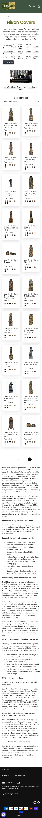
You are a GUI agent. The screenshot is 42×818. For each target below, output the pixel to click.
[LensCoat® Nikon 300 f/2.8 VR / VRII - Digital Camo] (25, 201)
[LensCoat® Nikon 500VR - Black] (5, 369)
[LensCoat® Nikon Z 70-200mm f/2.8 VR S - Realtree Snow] (25, 339)
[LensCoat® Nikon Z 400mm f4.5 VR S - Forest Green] (35, 303)
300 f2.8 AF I (28, 57)
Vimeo (20, 89)
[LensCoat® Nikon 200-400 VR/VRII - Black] (25, 133)
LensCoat (31, 87)
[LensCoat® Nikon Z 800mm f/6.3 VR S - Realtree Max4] (25, 167)
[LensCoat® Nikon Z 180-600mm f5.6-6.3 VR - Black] (7, 203)
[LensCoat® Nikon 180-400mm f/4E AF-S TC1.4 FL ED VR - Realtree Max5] (30, 407)
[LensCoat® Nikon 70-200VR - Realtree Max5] (25, 269)
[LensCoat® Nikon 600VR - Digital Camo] (25, 235)
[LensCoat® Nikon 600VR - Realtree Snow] (35, 233)
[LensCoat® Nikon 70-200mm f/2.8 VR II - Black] (10, 442)
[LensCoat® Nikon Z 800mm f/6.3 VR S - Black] (25, 169)
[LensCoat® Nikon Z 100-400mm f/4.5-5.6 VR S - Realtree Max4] (12, 303)
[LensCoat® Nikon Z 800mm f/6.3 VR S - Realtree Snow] (30, 167)
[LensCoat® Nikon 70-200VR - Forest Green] (27, 267)
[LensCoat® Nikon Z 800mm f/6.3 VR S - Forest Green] (35, 167)
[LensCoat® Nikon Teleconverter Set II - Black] (5, 271)
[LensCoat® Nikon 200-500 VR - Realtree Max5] (12, 165)
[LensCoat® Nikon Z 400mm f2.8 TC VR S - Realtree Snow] (10, 235)
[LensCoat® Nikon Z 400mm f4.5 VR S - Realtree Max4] (25, 303)
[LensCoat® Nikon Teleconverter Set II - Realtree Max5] (7, 269)
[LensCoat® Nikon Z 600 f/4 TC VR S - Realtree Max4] (25, 371)
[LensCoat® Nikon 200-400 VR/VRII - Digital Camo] (32, 131)
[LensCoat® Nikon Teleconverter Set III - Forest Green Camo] (35, 442)
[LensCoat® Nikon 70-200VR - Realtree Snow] (32, 267)
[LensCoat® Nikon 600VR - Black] (27, 233)
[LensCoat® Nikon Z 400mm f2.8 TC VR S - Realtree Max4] (5, 235)
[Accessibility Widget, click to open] (3, 814)
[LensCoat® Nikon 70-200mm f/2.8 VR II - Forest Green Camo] (7, 442)
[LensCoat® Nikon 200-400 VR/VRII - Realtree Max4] (27, 131)
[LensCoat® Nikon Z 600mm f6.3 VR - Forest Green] (5, 407)
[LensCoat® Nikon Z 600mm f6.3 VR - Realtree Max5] (10, 405)
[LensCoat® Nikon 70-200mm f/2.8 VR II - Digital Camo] (5, 442)
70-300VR (20, 57)
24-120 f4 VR (13, 52)
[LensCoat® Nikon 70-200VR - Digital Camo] (25, 267)
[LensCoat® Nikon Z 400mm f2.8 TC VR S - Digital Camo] (12, 235)
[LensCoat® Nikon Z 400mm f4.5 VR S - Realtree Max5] (27, 303)
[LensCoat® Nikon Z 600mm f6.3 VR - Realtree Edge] (5, 405)
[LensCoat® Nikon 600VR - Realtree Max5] (32, 233)
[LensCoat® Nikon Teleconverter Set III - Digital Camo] (32, 442)
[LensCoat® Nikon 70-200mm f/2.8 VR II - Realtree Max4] (12, 442)
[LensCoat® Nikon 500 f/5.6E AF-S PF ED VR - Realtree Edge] (7, 135)
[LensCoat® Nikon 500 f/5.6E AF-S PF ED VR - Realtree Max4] (10, 133)
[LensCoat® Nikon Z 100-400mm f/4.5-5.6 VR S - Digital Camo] (5, 303)
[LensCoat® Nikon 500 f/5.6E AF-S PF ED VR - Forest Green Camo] (5, 135)
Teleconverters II (7, 46)
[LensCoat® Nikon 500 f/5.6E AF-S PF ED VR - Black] (5, 133)
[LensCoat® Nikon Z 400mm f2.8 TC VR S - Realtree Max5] (7, 235)
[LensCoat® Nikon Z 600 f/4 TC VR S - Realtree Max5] (27, 371)
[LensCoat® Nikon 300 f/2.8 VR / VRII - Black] (30, 201)
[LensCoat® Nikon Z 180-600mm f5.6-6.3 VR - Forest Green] (5, 203)
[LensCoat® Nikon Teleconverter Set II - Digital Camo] (15, 269)
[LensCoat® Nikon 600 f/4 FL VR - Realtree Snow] (7, 335)
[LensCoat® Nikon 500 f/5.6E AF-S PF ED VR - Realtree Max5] (12, 133)
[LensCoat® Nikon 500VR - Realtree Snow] (7, 369)
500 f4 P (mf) (36, 57)
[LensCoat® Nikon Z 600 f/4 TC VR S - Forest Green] (35, 371)
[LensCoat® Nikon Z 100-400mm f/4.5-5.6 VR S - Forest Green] (7, 303)
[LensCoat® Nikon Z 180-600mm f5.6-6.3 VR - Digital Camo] (15, 201)
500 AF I (36, 46)
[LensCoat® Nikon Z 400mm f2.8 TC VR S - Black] (5, 237)
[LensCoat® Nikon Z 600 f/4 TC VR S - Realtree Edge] (27, 373)
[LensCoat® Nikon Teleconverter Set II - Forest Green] (12, 269)
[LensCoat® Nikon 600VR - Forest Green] (27, 235)
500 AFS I (36, 52)
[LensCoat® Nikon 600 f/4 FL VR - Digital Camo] (15, 335)
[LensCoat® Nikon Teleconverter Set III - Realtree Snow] (25, 442)
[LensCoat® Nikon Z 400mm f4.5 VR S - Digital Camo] (32, 303)
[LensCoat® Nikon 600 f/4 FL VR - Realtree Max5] (12, 335)
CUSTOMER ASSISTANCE (13, 776)
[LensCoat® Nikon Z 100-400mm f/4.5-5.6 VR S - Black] (10, 303)
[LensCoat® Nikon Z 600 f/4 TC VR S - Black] (25, 373)
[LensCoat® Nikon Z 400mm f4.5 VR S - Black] (25, 305)
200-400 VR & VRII (28, 46)
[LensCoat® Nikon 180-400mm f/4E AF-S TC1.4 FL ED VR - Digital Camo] (32, 407)
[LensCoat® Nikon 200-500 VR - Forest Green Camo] (5, 167)
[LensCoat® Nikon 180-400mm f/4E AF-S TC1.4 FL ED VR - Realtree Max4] (27, 407)
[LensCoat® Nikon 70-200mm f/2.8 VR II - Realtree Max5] (15, 442)
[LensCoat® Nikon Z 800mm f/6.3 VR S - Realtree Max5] (27, 167)
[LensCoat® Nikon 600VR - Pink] (25, 233)
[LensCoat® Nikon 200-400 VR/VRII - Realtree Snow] (25, 131)
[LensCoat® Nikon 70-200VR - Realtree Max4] (35, 267)
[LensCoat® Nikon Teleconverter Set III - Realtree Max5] (30, 442)
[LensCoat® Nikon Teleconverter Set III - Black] (25, 444)
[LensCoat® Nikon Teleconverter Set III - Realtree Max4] (27, 442)
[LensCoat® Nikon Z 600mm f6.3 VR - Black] (7, 407)
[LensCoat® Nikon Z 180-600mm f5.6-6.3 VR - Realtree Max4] (7, 201)
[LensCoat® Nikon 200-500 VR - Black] (5, 165)
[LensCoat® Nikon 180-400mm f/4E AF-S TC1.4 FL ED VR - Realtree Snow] (25, 407)
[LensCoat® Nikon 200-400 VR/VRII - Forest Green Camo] (35, 131)
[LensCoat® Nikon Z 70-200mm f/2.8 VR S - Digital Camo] (25, 337)
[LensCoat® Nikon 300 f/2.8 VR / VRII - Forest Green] (27, 201)
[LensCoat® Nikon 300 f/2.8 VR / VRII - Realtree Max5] (35, 201)
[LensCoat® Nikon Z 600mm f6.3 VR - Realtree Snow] (12, 405)
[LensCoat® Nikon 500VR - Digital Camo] (15, 369)
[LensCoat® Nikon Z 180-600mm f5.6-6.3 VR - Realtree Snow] (12, 201)
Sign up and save (11, 783)
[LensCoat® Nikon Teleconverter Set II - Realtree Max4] (5, 269)
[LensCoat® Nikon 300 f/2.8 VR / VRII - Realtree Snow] (25, 203)
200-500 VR (28, 52)
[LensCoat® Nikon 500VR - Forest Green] (5, 371)
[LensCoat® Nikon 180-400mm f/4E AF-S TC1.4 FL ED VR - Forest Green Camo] (35, 407)
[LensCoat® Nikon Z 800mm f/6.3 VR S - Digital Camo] (32, 167)
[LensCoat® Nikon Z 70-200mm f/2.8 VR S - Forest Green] (27, 337)
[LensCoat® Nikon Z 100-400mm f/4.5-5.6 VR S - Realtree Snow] (5, 305)
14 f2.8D (6, 57)
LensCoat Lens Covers (13, 87)
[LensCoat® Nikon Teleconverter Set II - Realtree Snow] (10, 269)
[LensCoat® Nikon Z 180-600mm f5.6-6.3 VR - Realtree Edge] (5, 201)
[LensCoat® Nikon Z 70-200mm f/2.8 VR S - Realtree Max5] (35, 337)
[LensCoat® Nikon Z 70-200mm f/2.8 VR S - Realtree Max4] (32, 337)
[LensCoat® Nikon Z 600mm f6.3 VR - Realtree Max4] (7, 405)
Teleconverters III (7, 52)
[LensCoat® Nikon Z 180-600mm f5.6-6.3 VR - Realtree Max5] (10, 201)
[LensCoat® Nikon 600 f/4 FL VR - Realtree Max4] (10, 335)
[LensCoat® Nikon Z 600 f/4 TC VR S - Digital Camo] (32, 371)
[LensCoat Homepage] (9, 6)
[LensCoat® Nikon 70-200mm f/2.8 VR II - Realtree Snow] (5, 444)
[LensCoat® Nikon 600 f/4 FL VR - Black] (5, 335)
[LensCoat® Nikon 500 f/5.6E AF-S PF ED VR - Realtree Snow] (7, 133)
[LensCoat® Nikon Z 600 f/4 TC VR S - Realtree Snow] (30, 371)
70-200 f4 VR (20, 52)
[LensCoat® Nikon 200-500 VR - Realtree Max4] (10, 165)
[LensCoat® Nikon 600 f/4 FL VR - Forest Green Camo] (5, 337)
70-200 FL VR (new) (20, 46)
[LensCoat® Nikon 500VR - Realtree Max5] (12, 369)
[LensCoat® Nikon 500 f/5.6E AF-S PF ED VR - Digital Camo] (15, 133)
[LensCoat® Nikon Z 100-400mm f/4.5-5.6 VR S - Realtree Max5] (15, 303)
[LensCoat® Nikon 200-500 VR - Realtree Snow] (7, 165)
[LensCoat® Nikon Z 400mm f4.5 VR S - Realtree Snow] (30, 303)
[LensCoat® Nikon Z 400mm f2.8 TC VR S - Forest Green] (15, 235)
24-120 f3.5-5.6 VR (13, 46)
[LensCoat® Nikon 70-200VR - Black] (30, 267)
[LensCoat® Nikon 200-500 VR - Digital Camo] (15, 165)
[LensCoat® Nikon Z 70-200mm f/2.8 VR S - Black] (30, 337)
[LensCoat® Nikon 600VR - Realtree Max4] (30, 233)
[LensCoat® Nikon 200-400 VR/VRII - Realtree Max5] (30, 131)
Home (3, 17)
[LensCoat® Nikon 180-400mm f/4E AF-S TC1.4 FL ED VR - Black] (25, 409)
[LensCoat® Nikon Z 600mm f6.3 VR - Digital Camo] (15, 405)
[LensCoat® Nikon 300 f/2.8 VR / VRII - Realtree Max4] (32, 201)
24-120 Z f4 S (13, 57)
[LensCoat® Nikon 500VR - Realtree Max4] (10, 369)
